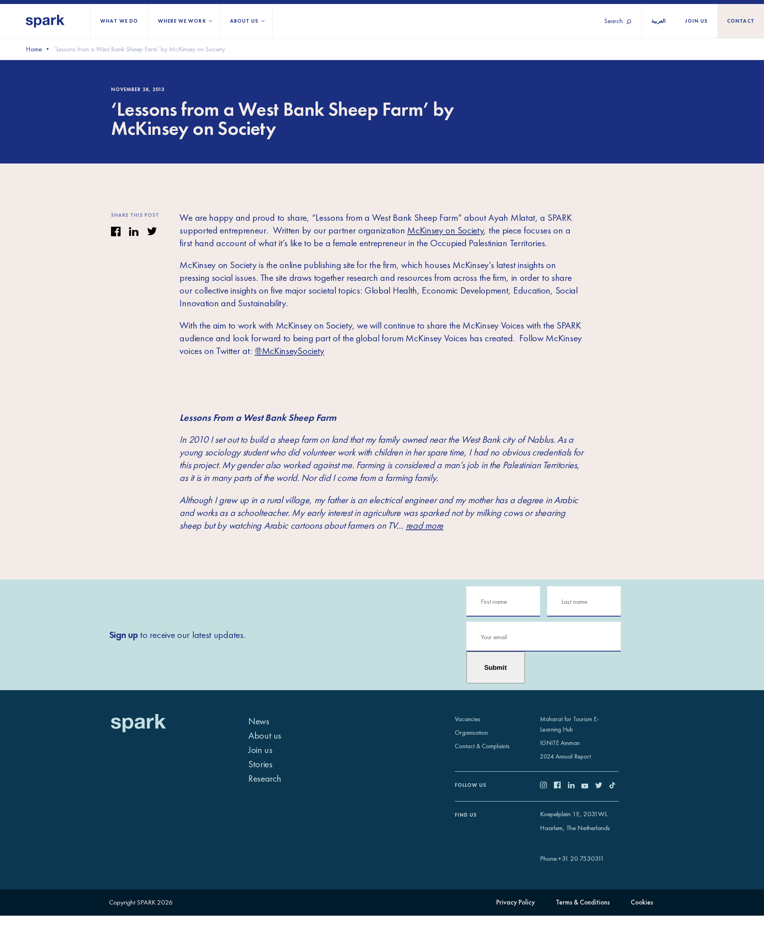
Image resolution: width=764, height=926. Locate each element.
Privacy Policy (515, 902)
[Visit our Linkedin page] (575, 786)
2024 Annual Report (565, 756)
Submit (495, 667)
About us (244, 21)
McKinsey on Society (445, 230)
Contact (740, 21)
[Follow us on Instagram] (547, 786)
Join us (696, 21)
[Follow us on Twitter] (602, 786)
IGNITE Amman (560, 743)
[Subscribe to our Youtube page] (588, 786)
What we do (119, 21)
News (258, 721)
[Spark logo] (45, 21)
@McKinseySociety (289, 350)
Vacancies (467, 719)
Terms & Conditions (583, 902)
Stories (260, 764)
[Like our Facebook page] (561, 786)
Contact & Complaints (482, 746)
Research (264, 778)
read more (424, 525)
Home (34, 49)
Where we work (182, 21)
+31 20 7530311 (581, 858)
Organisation (471, 732)
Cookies (642, 902)
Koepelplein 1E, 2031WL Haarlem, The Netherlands (575, 820)
